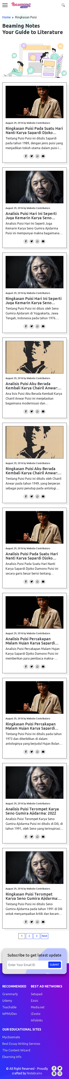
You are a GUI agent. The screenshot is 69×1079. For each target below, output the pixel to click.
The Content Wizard (16, 1050)
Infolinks (37, 1020)
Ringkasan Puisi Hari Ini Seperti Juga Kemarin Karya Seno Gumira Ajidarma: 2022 (34, 300)
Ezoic (34, 1000)
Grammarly (10, 994)
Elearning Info (11, 1057)
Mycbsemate (11, 1037)
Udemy (7, 1000)
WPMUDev (9, 1013)
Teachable (9, 1007)
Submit (54, 964)
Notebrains (34, 1073)
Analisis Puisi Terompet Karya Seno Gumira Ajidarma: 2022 (32, 811)
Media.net (37, 1007)
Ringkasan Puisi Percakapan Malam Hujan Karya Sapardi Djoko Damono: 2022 (31, 726)
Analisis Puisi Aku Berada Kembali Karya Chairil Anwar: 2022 (32, 386)
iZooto (35, 1013)
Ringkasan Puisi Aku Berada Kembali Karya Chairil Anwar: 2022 (32, 471)
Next (44, 935)
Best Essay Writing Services (21, 1043)
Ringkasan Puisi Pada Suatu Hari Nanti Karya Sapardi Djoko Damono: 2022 (34, 130)
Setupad (36, 994)
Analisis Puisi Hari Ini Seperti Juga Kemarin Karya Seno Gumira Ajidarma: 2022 (31, 215)
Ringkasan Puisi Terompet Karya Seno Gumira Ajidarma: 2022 (32, 896)
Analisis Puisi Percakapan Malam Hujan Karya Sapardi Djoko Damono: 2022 (30, 641)
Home (6, 17)
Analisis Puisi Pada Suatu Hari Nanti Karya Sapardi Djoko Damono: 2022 (32, 556)
